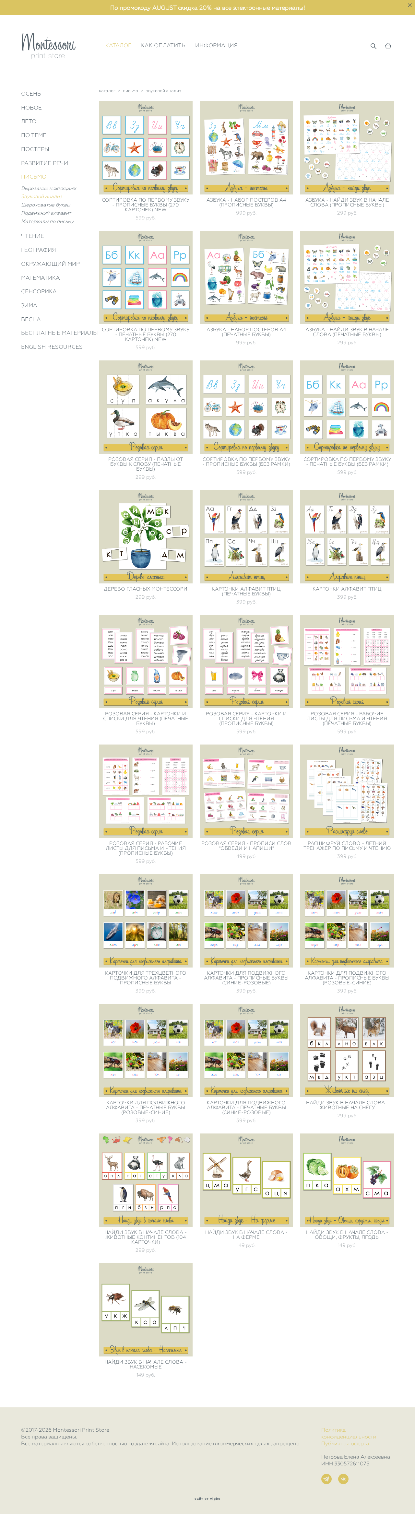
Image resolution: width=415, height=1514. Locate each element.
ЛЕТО (28, 121)
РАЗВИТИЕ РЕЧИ (44, 163)
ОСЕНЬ (31, 93)
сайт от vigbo (207, 1498)
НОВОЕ (31, 107)
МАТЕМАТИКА (40, 278)
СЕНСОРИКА (39, 291)
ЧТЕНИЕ (32, 236)
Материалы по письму (47, 221)
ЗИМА (29, 305)
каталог (107, 90)
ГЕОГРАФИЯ (38, 250)
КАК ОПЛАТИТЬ (163, 45)
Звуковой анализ (41, 196)
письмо (130, 90)
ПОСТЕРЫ (35, 149)
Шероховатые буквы (45, 205)
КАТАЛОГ (118, 45)
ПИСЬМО (33, 176)
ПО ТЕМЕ (33, 135)
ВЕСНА (31, 319)
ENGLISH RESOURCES (52, 347)
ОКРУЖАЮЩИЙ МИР (50, 264)
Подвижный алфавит (46, 213)
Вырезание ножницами (48, 188)
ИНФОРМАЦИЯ (216, 45)
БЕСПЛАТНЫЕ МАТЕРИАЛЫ (59, 333)
